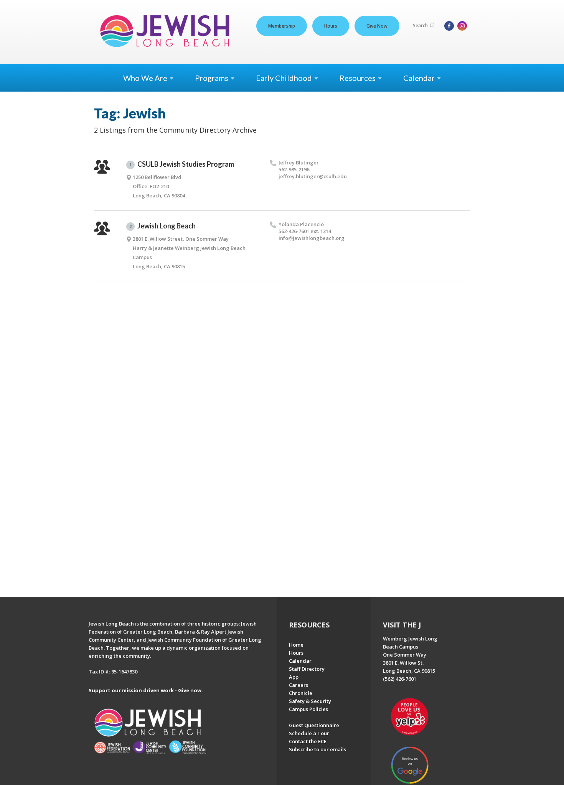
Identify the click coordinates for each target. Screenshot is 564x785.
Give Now (377, 26)
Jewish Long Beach (162, 226)
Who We (145, 77)
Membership (281, 26)
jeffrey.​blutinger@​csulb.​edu (313, 176)
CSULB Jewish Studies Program (181, 164)
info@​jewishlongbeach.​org (312, 238)
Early (284, 77)
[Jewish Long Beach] (167, 31)
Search (420, 25)
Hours (330, 26)
